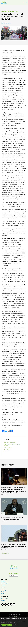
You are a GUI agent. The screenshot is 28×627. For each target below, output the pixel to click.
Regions (3, 593)
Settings (15, 624)
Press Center (4, 598)
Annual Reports (5, 583)
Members (3, 581)
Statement (6, 452)
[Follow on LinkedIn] (11, 604)
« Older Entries (5, 553)
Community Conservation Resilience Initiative (12, 445)
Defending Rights (8, 447)
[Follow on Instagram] (8, 604)
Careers (3, 585)
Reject (9, 624)
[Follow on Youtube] (14, 604)
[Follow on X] (2, 604)
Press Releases (7, 449)
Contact (3, 600)
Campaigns (4, 590)
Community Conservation (9, 11)
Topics (3, 592)
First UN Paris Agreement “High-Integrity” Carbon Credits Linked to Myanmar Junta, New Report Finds (13, 546)
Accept (4, 624)
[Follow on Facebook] (5, 604)
